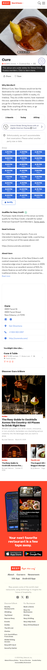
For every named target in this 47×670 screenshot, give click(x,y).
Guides (7, 625)
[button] (39, 3)
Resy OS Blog (29, 618)
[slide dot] (18, 52)
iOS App (16, 578)
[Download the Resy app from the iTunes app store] (14, 553)
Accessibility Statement (23, 663)
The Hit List (8, 628)
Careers (21, 574)
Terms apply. (39, 221)
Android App (28, 578)
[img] (3, 67)
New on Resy (9, 618)
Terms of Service (25, 660)
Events (7, 622)
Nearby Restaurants (9, 608)
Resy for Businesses (28, 611)
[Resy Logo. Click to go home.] (6, 3)
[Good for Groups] (7, 362)
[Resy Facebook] (27, 597)
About (11, 574)
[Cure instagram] (11, 319)
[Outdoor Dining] (10, 362)
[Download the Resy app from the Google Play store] (33, 553)
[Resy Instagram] (17, 597)
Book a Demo (29, 607)
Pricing (26, 615)
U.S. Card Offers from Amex (10, 635)
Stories (7, 631)
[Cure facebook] (6, 319)
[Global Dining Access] (41, 61)
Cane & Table (11, 353)
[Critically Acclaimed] (6, 70)
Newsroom (33, 574)
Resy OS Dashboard (31, 625)
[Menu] (43, 3)
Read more (6, 276)
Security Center (10, 648)
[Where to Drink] (3, 70)
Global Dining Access (9, 641)
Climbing (7, 612)
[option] (23, 32)
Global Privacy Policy (11, 660)
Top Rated (8, 615)
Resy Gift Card (10, 645)
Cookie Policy (36, 660)
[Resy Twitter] (22, 597)
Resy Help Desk (30, 622)
